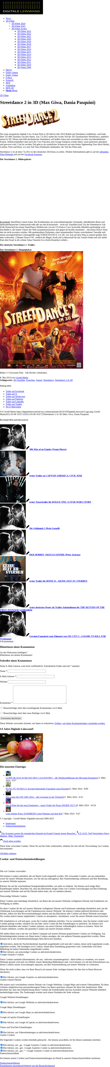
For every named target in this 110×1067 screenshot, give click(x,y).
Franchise (30, 380)
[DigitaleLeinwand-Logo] (21, 13)
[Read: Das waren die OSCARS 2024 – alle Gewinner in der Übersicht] (8, 794)
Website (3, 681)
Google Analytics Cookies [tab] (12, 954)
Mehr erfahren (9, 853)
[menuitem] (58, 18)
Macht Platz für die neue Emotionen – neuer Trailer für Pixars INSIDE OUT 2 (41, 805)
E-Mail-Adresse (8, 676)
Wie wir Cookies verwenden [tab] (13, 871)
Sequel (39, 380)
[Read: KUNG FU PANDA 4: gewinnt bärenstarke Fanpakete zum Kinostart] (8, 786)
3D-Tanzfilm (19, 380)
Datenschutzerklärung (10, 1063)
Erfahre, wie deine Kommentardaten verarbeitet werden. (80, 723)
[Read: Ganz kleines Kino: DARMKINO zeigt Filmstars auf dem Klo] (8, 811)
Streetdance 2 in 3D (64, 380)
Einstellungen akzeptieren (11, 1065)
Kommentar (6, 703)
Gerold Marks (22, 377)
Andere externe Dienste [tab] (10, 980)
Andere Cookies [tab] (7, 1035)
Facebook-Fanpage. (33, 154)
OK (1, 853)
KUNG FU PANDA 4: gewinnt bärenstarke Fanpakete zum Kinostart (37, 789)
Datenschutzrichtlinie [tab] (9, 1053)
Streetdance (48, 380)
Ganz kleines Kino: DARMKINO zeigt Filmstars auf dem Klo (34, 813)
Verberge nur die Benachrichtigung (39, 1065)
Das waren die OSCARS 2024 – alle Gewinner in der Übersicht (35, 797)
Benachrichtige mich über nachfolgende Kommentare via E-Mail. (32, 708)
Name (3, 671)
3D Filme (4, 95)
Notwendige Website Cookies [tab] (13, 896)
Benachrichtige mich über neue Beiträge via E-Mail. (26, 713)
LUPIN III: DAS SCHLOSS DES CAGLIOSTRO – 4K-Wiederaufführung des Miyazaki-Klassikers (52, 778)
